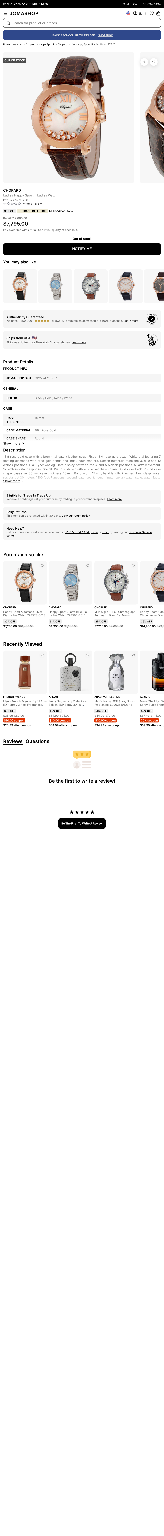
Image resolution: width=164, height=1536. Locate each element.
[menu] (5, 13)
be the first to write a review (82, 823)
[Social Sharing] (144, 62)
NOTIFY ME (82, 249)
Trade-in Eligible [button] (34, 211)
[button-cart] (158, 13)
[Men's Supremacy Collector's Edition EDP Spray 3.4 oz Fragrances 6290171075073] (88, 655)
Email (94, 532)
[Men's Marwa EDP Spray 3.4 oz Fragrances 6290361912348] (133, 655)
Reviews (13, 741)
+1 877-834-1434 (77, 532)
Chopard (30, 44)
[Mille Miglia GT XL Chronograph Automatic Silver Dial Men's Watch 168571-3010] (133, 566)
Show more (11, 481)
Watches (18, 44)
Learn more (131, 320)
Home (6, 44)
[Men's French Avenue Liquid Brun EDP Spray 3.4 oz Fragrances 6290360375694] (42, 655)
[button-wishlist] (151, 13)
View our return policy (76, 515)
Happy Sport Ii (46, 44)
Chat (105, 532)
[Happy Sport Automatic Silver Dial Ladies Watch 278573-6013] (42, 566)
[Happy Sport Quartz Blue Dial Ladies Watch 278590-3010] (88, 566)
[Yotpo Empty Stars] (12, 204)
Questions (37, 741)
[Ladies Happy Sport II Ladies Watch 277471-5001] (154, 62)
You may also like (19, 262)
